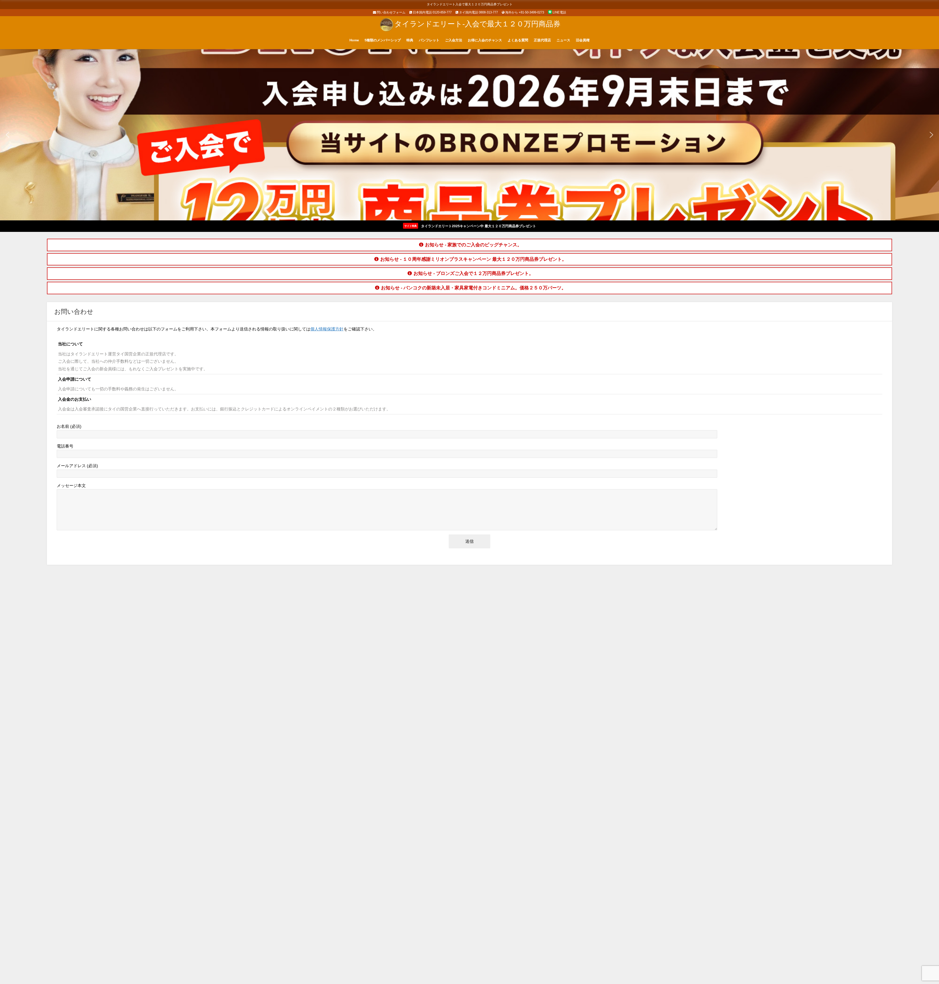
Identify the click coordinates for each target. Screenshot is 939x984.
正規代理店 (542, 40)
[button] (7, 135)
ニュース (563, 40)
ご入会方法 (453, 40)
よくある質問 (518, 40)
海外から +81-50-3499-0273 (524, 12)
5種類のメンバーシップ (383, 40)
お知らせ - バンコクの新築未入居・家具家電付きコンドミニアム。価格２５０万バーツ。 (473, 287)
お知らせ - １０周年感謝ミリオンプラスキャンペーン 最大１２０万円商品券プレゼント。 (473, 259)
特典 (409, 40)
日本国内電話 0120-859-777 (432, 12)
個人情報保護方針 (327, 329)
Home (354, 40)
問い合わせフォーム (390, 12)
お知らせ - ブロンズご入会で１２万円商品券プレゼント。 (474, 273)
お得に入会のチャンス (485, 40)
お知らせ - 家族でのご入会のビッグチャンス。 (473, 244)
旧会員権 (583, 40)
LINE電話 (559, 12)
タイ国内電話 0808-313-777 (478, 12)
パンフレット (429, 40)
